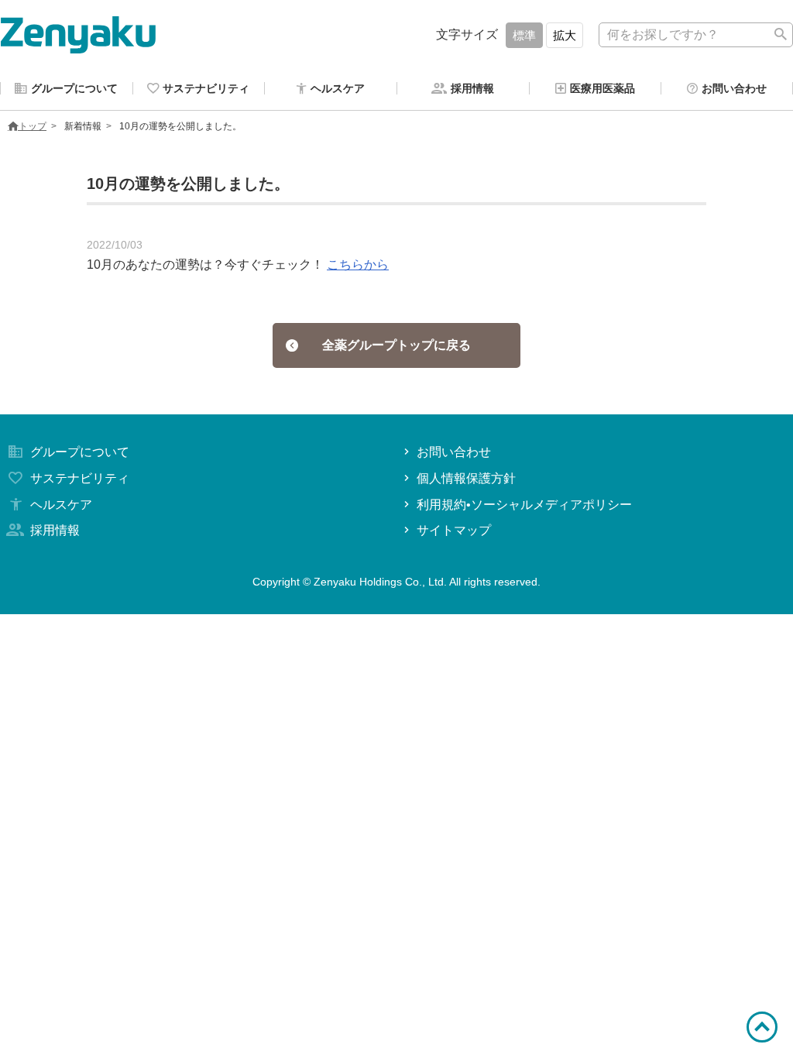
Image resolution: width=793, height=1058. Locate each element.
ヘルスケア (61, 504)
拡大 (564, 35)
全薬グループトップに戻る (396, 345)
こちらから (358, 264)
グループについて (79, 452)
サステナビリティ (79, 478)
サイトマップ (454, 530)
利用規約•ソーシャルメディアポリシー (524, 504)
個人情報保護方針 (466, 478)
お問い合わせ (454, 452)
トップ (32, 126)
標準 (524, 35)
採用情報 (55, 530)
